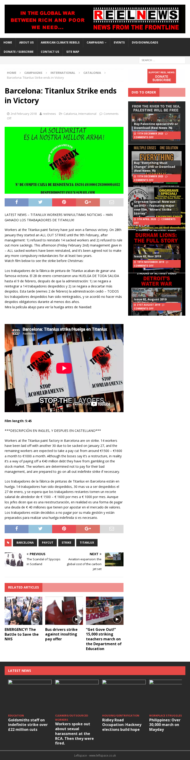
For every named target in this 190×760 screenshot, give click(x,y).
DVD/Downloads (145, 42)
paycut (47, 543)
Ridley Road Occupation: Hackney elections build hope (121, 724)
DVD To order (144, 92)
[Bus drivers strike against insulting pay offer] (64, 611)
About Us (26, 42)
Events (119, 42)
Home (7, 42)
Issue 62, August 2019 (150, 299)
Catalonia (70, 114)
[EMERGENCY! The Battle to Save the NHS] (23, 611)
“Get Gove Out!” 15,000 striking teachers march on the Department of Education (104, 639)
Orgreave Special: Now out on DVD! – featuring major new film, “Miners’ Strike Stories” (154, 207)
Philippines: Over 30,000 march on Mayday (164, 724)
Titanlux (87, 543)
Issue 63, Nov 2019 (147, 256)
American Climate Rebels (60, 42)
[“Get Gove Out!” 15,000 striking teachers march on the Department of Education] (105, 611)
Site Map (72, 52)
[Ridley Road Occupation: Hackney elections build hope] (124, 696)
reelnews (49, 114)
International (63, 73)
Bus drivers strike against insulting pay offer (61, 634)
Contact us (50, 52)
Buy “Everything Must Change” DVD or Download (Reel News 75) (154, 167)
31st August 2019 (148, 304)
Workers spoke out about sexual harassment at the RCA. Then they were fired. (74, 733)
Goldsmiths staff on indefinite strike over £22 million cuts (28, 724)
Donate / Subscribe (19, 52)
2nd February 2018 (24, 114)
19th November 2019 (150, 262)
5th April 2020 (146, 219)
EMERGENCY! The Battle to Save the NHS (22, 634)
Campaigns (33, 73)
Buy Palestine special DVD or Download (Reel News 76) (156, 126)
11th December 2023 (150, 133)
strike (66, 543)
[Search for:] (162, 60)
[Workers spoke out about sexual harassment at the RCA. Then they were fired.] (77, 696)
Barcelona (25, 543)
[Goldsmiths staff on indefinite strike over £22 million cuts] (30, 696)
